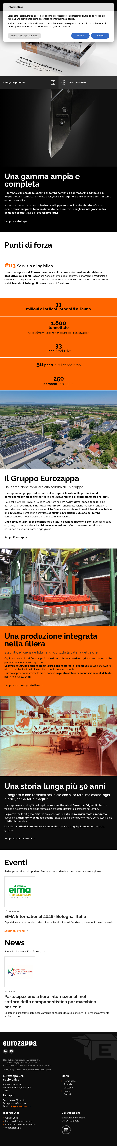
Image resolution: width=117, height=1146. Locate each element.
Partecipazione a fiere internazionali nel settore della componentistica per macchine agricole (50, 1001)
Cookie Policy (21, 1070)
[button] (5, 256)
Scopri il (15, 221)
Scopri (15, 537)
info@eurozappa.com (20, 1106)
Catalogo (68, 1087)
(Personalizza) (33, 1070)
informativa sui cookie (63, 19)
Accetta (100, 35)
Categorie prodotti (14, 82)
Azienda (68, 1084)
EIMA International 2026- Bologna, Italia (45, 916)
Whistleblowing (13, 1128)
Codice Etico (11, 1118)
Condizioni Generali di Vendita (20, 1124)
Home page (70, 1081)
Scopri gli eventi (14, 930)
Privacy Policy (8, 1070)
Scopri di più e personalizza (24, 35)
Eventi (67, 1091)
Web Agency (45, 1070)
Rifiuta (80, 35)
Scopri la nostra (18, 838)
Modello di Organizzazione (18, 1121)
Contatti (67, 1094)
